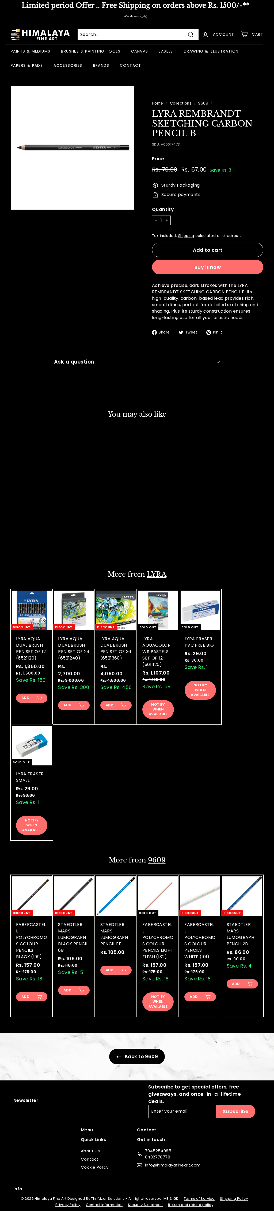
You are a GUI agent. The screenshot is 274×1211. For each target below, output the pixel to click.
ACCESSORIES (68, 65)
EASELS (166, 51)
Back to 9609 (141, 1056)
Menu (87, 1130)
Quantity (163, 209)
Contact (90, 1159)
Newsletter (25, 1100)
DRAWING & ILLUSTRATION (211, 51)
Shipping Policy (234, 1198)
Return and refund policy (190, 1204)
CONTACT (130, 65)
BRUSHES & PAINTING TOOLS (90, 51)
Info (17, 1189)
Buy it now (208, 267)
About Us (90, 1151)
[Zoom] (72, 147)
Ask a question (74, 361)
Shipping (186, 235)
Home (157, 103)
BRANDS (101, 65)
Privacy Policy (68, 1204)
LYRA (156, 574)
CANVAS (139, 51)
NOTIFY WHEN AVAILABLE (158, 709)
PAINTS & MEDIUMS (30, 51)
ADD (25, 544)
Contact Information (104, 1204)
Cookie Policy (94, 1167)
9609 (203, 103)
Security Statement (145, 1204)
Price (158, 158)
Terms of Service (199, 1198)
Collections (180, 103)
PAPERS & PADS (27, 65)
